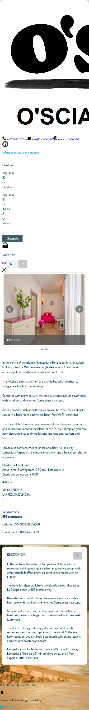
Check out (8, 187)
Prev (10, 309)
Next (79, 309)
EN (10, 263)
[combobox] (16, 264)
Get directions (10, 512)
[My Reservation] (5, 246)
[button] (12, 238)
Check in (7, 165)
